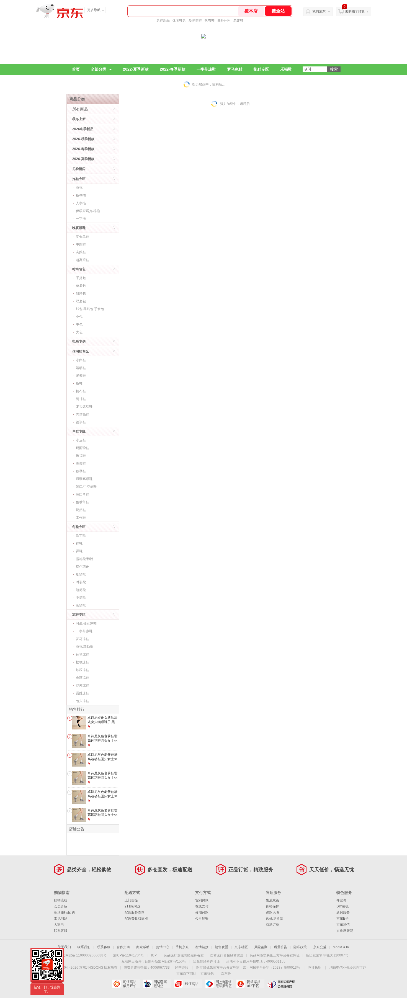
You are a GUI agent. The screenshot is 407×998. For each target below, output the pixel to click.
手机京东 (182, 947)
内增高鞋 (82, 414)
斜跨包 (81, 293)
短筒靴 (81, 590)
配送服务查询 (135, 912)
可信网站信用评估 (126, 983)
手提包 (81, 278)
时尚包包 (79, 269)
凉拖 (79, 188)
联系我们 (84, 947)
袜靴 (79, 543)
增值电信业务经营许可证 (347, 967)
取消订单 (272, 925)
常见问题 (60, 918)
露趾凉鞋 (82, 693)
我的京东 (319, 11)
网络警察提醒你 (157, 983)
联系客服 (60, 931)
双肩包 (81, 301)
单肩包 (81, 286)
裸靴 (79, 551)
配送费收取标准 (136, 918)
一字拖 (81, 219)
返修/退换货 (274, 918)
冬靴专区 (79, 527)
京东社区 (241, 947)
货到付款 (201, 900)
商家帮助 (143, 947)
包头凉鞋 (82, 701)
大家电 (59, 925)
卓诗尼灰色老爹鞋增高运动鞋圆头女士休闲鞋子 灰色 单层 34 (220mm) (102, 742)
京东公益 (319, 947)
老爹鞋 (238, 20)
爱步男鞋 (195, 20)
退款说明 (272, 912)
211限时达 (132, 906)
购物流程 (60, 900)
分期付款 (201, 912)
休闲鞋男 (179, 20)
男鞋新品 (163, 20)
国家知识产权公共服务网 (281, 983)
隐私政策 (300, 947)
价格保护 (272, 906)
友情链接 (201, 947)
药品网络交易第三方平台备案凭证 (275, 955)
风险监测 (260, 947)
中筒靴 (81, 598)
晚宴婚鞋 (79, 228)
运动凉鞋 (82, 654)
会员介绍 (60, 906)
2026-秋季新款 (83, 139)
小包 (79, 317)
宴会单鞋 (82, 237)
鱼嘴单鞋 (82, 502)
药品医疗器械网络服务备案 (184, 955)
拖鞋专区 (261, 69)
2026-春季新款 (83, 149)
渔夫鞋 (81, 463)
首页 (76, 69)
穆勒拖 (81, 195)
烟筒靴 (81, 574)
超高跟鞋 (82, 260)
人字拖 (81, 203)
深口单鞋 (82, 494)
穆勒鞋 (81, 471)
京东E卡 (342, 918)
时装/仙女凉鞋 (86, 623)
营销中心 (162, 947)
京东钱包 (207, 974)
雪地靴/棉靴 (84, 559)
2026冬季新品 (82, 129)
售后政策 (272, 900)
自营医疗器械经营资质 (226, 955)
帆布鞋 (210, 20)
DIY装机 (342, 906)
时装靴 (81, 582)
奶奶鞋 (81, 510)
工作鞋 (81, 518)
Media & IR (341, 947)
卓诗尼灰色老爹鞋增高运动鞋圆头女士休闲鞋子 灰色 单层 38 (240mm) (102, 816)
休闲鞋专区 (80, 351)
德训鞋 (81, 422)
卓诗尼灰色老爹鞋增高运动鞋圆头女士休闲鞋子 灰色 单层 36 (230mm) (102, 779)
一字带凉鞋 (206, 69)
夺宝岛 (341, 900)
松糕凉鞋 (82, 662)
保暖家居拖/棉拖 (88, 211)
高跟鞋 (81, 252)
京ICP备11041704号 (128, 955)
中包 (79, 324)
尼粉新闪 (79, 169)
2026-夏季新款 (83, 159)
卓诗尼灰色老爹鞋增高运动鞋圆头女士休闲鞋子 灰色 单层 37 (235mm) (102, 798)
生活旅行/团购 (64, 912)
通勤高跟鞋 (84, 479)
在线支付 (201, 906)
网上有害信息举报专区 (219, 983)
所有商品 (80, 109)
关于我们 (64, 947)
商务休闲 (224, 20)
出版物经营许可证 (206, 961)
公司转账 (201, 918)
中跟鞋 (81, 244)
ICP (154, 955)
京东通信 (343, 925)
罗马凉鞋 (235, 69)
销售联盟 (221, 947)
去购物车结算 (355, 11)
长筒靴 (81, 605)
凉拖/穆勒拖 (84, 647)
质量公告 (280, 947)
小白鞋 (81, 360)
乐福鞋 (286, 69)
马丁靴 (81, 536)
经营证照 (181, 967)
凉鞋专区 (79, 615)
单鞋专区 (79, 431)
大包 (79, 332)
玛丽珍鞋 (82, 448)
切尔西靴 (82, 567)
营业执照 (314, 967)
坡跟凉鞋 (82, 670)
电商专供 (79, 341)
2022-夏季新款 (136, 69)
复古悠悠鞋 (84, 407)
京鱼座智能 (344, 931)
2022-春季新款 (173, 69)
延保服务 (343, 912)
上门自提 (131, 900)
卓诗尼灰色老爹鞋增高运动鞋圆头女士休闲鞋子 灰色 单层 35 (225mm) (102, 761)
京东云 (226, 974)
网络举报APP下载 (250, 983)
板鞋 (79, 383)
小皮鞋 (81, 440)
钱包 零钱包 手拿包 (90, 309)
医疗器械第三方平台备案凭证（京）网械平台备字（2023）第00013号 (248, 967)
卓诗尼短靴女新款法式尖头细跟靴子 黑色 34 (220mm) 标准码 (102, 724)
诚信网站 (188, 983)
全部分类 (98, 69)
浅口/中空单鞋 (86, 487)
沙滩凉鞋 (82, 685)
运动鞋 (81, 368)
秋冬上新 (79, 119)
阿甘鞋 (81, 399)
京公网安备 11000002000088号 (83, 955)
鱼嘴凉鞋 (82, 678)
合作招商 (123, 947)
